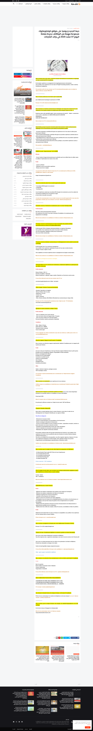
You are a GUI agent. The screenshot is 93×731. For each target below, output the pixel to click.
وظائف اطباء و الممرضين (23, 176)
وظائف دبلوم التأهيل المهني (23, 190)
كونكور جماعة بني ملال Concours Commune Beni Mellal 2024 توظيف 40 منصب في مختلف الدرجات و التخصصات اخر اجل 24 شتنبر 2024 (20, 702)
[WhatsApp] (62, 638)
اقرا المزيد (88, 725)
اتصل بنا (66, 1)
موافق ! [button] (87, 727)
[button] (17, 3)
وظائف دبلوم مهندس (23, 203)
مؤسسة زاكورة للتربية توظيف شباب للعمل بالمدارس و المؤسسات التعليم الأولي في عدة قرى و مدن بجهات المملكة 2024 (42, 658)
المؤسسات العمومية (27, 216)
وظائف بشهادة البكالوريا (23, 183)
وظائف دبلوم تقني (23, 196)
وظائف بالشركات (46, 4)
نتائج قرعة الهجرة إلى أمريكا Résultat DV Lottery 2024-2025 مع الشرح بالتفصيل (28, 140)
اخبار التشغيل (20, 4)
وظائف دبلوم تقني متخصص (23, 201)
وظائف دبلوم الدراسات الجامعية (23, 192)
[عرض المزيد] (54, 638)
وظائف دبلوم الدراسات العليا (23, 194)
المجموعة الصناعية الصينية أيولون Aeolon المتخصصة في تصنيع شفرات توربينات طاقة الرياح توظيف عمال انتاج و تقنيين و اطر (57, 658)
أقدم (36, 684)
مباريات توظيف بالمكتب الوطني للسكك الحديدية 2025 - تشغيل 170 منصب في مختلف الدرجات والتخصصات (19, 101)
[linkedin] (16, 1)
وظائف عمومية (66, 4)
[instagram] (16, 722)
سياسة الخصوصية (71, 1)
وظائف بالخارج (37, 4)
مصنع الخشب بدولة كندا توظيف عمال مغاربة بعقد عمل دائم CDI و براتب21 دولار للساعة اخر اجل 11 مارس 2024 (27, 158)
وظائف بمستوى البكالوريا (23, 187)
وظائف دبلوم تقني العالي (23, 199)
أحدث (79, 684)
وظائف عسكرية (56, 4)
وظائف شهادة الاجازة (23, 205)
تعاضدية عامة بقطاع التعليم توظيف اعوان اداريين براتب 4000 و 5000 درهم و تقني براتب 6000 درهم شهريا (72, 657)
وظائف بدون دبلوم (23, 178)
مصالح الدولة (28, 218)
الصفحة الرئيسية (76, 28)
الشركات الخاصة (70, 28)
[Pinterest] (59, 638)
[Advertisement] (46, 16)
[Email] (57, 638)
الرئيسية (79, 1)
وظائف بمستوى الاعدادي (23, 185)
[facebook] (18, 1)
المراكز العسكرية (18, 216)
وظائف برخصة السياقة (23, 181)
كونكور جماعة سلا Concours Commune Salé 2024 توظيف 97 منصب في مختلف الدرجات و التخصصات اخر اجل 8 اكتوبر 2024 (20, 709)
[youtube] (14, 722)
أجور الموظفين (28, 4)
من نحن (76, 1)
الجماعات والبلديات (27, 214)
